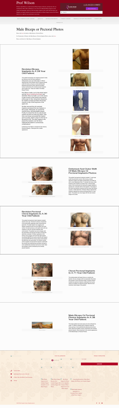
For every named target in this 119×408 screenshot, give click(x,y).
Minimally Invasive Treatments (83, 18)
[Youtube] (102, 403)
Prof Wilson (25, 2)
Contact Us (59, 22)
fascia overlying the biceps (34, 94)
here (23, 33)
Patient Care (98, 18)
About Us (40, 18)
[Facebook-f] (96, 403)
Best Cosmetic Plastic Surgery (26, 18)
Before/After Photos (52, 18)
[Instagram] (99, 403)
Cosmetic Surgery (65, 18)
